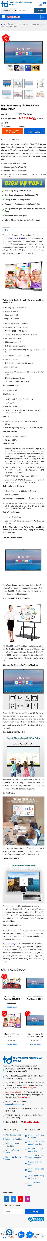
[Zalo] (21, 1237)
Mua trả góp (34, 131)
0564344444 (13, 17)
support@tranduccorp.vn (15, 1104)
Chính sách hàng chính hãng (36, 1176)
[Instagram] (27, 1199)
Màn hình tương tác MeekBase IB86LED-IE (12, 1035)
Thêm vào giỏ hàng (13, 132)
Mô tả (6, 230)
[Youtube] (20, 1199)
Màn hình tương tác (10, 943)
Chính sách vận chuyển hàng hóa (36, 1156)
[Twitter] (13, 1199)
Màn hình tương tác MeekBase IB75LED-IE (12, 998)
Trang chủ (5, 24)
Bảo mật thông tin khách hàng (36, 1149)
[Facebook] (6, 1199)
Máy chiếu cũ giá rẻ (13, 1134)
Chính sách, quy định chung (36, 1135)
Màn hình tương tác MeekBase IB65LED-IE (35, 998)
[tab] (6, 229)
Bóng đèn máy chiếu (13, 1139)
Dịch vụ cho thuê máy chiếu (12, 1144)
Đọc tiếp (35, 995)
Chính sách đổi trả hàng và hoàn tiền (36, 1142)
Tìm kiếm (40, 11)
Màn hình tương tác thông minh (23, 24)
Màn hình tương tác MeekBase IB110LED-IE (35, 1035)
